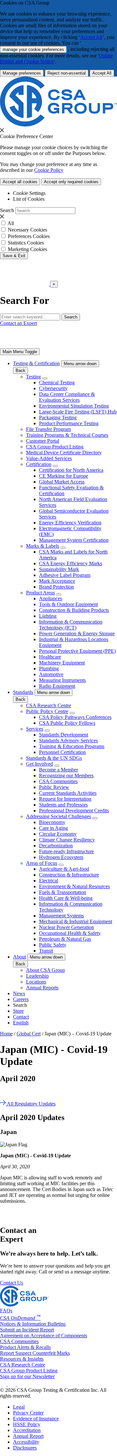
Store (18, 1011)
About (19, 957)
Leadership (37, 976)
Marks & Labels (42, 546)
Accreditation (27, 1430)
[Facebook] (15, 1384)
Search (7, 210)
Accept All (91, 37)
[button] (80, 363)
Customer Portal (42, 441)
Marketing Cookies (27, 249)
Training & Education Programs (71, 746)
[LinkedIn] (4, 1384)
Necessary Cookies (27, 230)
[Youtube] (24, 1384)
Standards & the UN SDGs (54, 758)
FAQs (6, 1310)
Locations (36, 982)
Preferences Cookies (29, 236)
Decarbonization (56, 845)
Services (34, 729)
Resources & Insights (22, 1359)
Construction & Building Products (74, 610)
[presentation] (2, 130)
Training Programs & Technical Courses (67, 435)
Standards (23, 692)
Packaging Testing (58, 417)
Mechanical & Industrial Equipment (75, 921)
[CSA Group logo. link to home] (58, 124)
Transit (46, 950)
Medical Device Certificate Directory (64, 452)
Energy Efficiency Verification (70, 522)
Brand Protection (56, 587)
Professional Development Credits (74, 810)
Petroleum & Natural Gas (65, 939)
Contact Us (11, 1282)
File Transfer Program (48, 429)
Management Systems (61, 915)
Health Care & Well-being (66, 898)
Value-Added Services (49, 458)
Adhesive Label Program (64, 575)
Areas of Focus (41, 863)
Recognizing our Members (66, 775)
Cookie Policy (48, 170)
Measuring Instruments (62, 680)
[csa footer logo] (24, 1304)
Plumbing (49, 668)
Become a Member (58, 769)
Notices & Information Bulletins (33, 1324)
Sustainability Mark (59, 569)
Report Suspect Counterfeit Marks (35, 1353)
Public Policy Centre (47, 711)
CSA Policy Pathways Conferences (75, 717)
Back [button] (20, 370)
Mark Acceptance (57, 581)
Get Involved (39, 764)
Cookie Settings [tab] (29, 193)
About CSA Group (45, 970)
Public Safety (52, 945)
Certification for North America (71, 470)
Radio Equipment (57, 686)
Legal (19, 1407)
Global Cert (29, 1033)
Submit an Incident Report (27, 1329)
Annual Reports (42, 987)
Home (6, 1033)
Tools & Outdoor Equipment (68, 604)
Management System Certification (74, 540)
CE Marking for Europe (63, 476)
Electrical (48, 880)
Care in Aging (53, 828)
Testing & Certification (36, 363)
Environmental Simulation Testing (74, 406)
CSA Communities (58, 781)
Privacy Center (28, 1412)
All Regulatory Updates (31, 1103)
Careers (21, 999)
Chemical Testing (57, 382)
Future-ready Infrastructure (66, 851)
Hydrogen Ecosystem (61, 857)
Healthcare (50, 657)
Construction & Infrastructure (69, 874)
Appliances (50, 598)
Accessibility (26, 1442)
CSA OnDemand (20, 1318)
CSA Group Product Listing (55, 446)
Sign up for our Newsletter (27, 1376)
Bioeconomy (52, 822)
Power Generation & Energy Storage (77, 633)
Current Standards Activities (68, 793)
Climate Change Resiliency (67, 839)
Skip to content (20, 262)
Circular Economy (58, 834)
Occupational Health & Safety (70, 933)
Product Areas (40, 592)
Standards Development (63, 734)
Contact (21, 1017)
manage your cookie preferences (33, 49)
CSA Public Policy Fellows (67, 723)
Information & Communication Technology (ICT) (70, 624)
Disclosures (25, 1447)
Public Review (54, 787)
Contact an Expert (18, 323)
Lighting (48, 616)
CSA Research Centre (48, 705)
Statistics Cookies (26, 242)
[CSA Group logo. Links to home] (25, 284)
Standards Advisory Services (68, 740)
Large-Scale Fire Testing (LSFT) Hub (78, 411)
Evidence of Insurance (36, 1418)
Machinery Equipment (62, 662)
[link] (20, 351)
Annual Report (28, 1436)
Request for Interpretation (65, 799)
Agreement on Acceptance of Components (43, 1335)
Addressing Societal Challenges (58, 816)
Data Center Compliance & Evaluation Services (67, 397)
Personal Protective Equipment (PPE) (77, 651)
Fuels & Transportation (62, 892)
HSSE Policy (26, 1424)
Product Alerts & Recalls (25, 1347)
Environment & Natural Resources (74, 886)
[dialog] (58, 292)
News (19, 993)
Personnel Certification (62, 752)
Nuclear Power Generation (66, 927)
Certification (38, 464)
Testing (33, 376)
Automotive (51, 674)
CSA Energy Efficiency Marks (70, 563)
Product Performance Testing (68, 423)
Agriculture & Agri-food (64, 869)
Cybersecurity (53, 388)
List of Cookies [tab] (29, 199)
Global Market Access (61, 481)
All (10, 223)
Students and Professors (63, 804)
